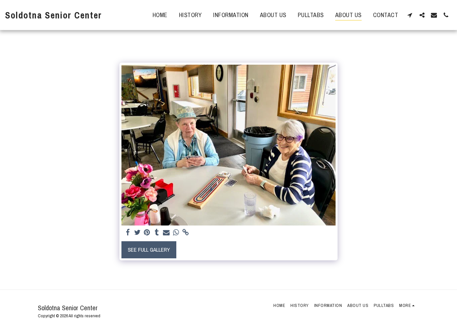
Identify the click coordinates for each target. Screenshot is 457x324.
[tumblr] (156, 232)
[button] (410, 15)
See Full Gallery (149, 249)
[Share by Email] (166, 232)
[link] (185, 232)
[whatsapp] (176, 232)
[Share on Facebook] (127, 232)
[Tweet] (137, 232)
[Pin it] (147, 232)
